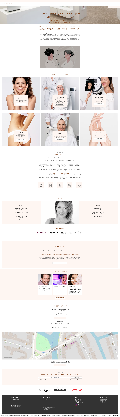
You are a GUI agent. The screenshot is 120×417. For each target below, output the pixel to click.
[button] (118, 400)
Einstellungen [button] (104, 415)
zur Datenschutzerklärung (93, 415)
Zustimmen (115, 415)
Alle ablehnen (109, 415)
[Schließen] (118, 415)
